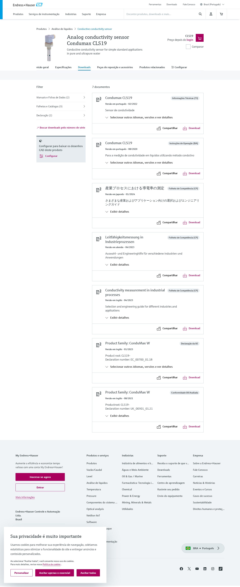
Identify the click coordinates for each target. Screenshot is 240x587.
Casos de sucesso (202, 495)
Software (92, 522)
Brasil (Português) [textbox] (212, 4)
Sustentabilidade (202, 502)
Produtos (41, 28)
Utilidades (127, 509)
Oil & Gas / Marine (132, 476)
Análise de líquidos (62, 28)
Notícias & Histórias (204, 482)
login (190, 40)
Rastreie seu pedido (168, 489)
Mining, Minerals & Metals (137, 502)
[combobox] (214, 4)
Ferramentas (155, 4)
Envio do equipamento (170, 495)
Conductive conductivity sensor (95, 28)
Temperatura (94, 489)
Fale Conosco (189, 4)
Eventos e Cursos (202, 489)
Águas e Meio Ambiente (135, 469)
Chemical (127, 489)
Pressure (91, 495)
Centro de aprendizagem (171, 482)
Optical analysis (95, 509)
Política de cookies (52, 564)
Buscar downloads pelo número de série (62, 127)
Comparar (198, 46)
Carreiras (198, 476)
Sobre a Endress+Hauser (207, 463)
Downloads (172, 4)
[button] (40, 477)
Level (89, 476)
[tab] (44, 67)
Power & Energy (131, 495)
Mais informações (25, 497)
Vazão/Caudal (94, 469)
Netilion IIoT (93, 515)
